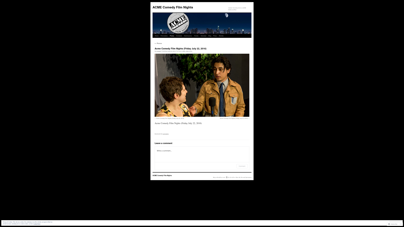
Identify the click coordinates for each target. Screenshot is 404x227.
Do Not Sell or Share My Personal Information (239, 177)
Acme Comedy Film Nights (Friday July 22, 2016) (170, 118)
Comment (242, 166)
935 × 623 (186, 51)
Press (215, 36)
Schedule (179, 36)
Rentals (221, 36)
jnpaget (158, 51)
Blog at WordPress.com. (219, 177)
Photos (172, 36)
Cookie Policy (37, 224)
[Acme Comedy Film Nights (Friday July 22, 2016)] (202, 85)
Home (156, 36)
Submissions (188, 36)
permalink (166, 134)
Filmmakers (164, 36)
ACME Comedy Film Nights (173, 7)
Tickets (196, 36)
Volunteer (203, 36)
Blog (209, 36)
